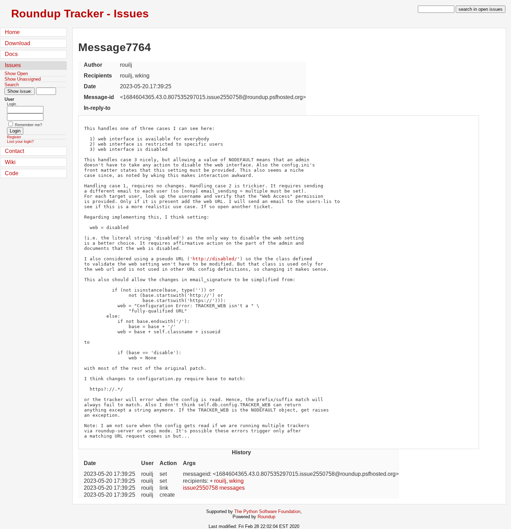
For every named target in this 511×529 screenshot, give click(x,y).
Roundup (266, 516)
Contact (14, 151)
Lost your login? (20, 141)
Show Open (16, 73)
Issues (13, 65)
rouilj (220, 481)
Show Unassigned (23, 79)
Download (17, 43)
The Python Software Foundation (267, 511)
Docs (11, 54)
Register (14, 137)
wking (236, 481)
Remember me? (28, 125)
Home (12, 32)
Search (12, 84)
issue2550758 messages (214, 488)
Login (11, 104)
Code (11, 173)
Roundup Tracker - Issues (80, 13)
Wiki (10, 162)
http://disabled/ (215, 258)
